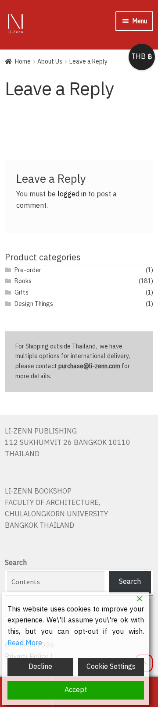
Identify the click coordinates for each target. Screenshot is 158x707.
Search (16, 563)
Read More (24, 643)
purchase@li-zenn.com (89, 366)
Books (23, 281)
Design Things (33, 304)
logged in (71, 194)
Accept (76, 690)
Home (23, 62)
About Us (49, 62)
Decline (40, 667)
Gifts (21, 293)
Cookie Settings (111, 667)
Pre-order (27, 270)
